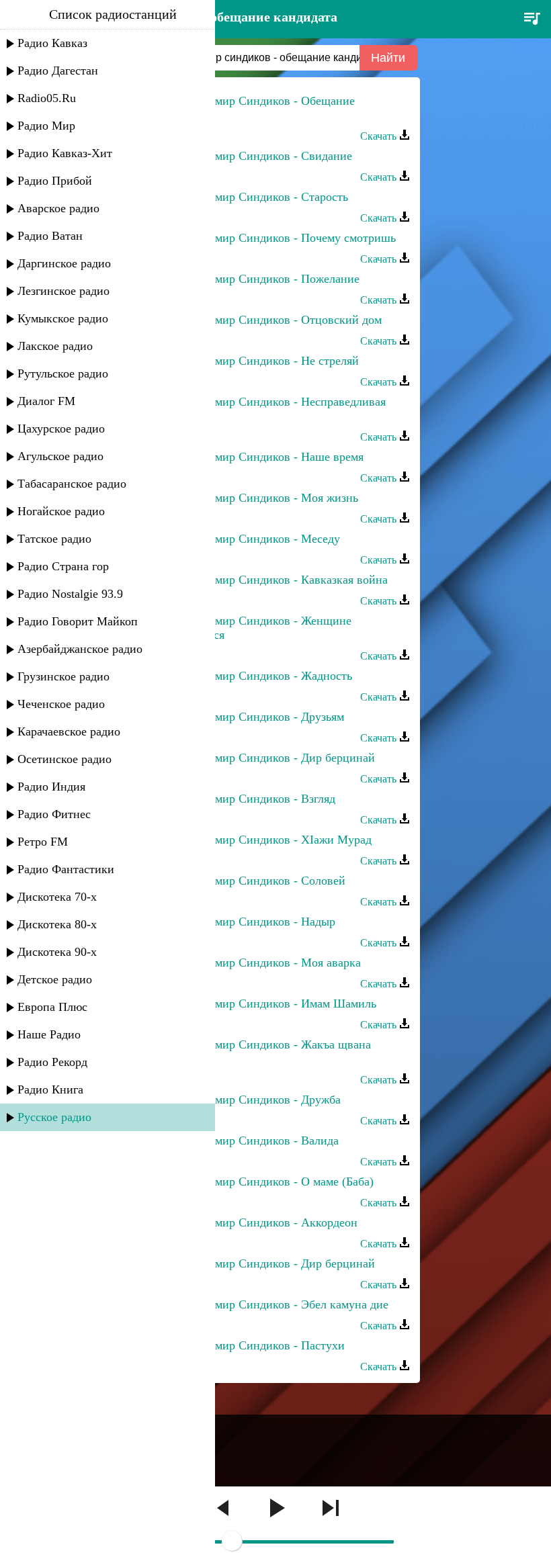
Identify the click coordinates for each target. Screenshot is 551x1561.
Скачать (379, 136)
